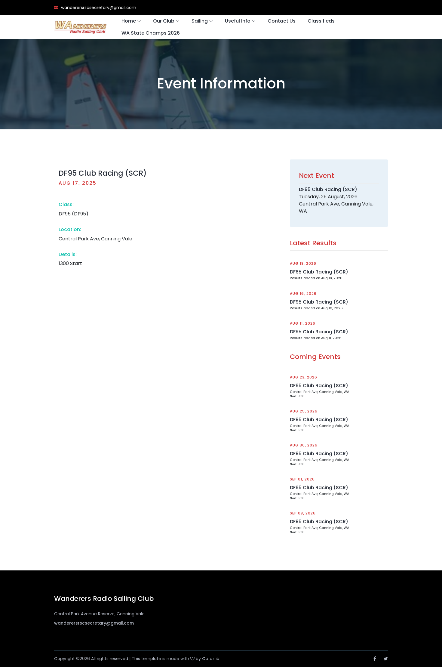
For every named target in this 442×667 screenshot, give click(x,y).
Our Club (163, 20)
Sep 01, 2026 (302, 479)
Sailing (200, 20)
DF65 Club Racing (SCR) (319, 271)
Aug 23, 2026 (303, 377)
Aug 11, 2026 (302, 323)
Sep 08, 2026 (303, 513)
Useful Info (237, 20)
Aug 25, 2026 (304, 411)
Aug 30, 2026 (304, 445)
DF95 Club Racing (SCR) (319, 301)
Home (128, 20)
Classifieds (321, 20)
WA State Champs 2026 (150, 32)
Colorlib (210, 659)
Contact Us (282, 20)
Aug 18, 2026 (303, 263)
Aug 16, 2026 (303, 293)
